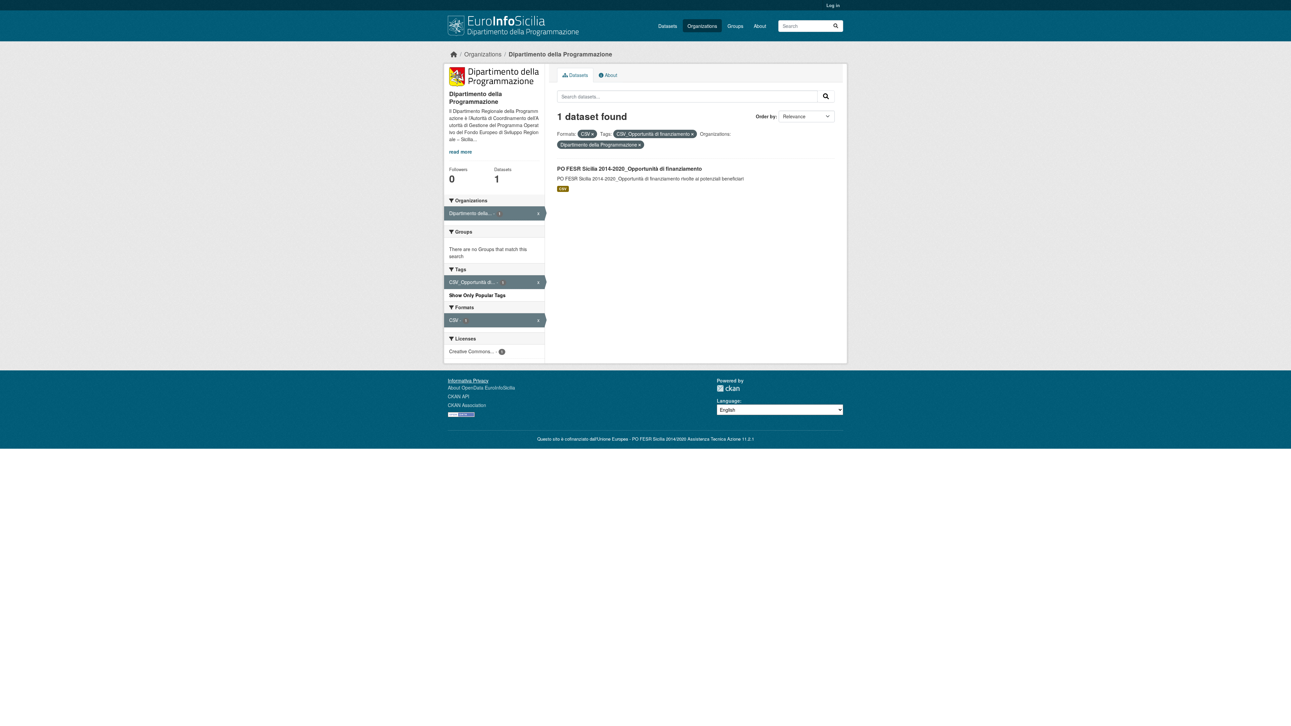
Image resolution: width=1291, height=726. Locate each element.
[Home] (454, 54)
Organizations (702, 26)
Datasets (667, 26)
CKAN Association (467, 405)
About (760, 26)
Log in (833, 5)
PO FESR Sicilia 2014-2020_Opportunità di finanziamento (629, 168)
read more (460, 151)
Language (728, 400)
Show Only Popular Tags (477, 295)
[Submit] (836, 26)
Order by (766, 116)
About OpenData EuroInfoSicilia (481, 387)
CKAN (728, 388)
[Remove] (592, 134)
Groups (735, 26)
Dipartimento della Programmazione (560, 54)
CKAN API (458, 396)
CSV (562, 188)
